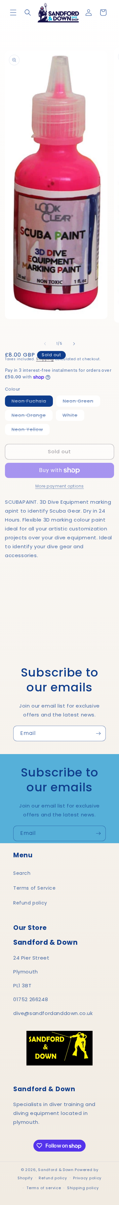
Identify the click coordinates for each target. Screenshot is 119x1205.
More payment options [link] (59, 486)
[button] (13, 12)
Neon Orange (32, 416)
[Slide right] (74, 343)
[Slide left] (45, 343)
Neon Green (81, 402)
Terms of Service (34, 888)
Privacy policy (87, 1178)
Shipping (45, 359)
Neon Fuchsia (32, 402)
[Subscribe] (98, 733)
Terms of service (43, 1187)
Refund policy (30, 903)
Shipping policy (83, 1187)
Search (22, 873)
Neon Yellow (31, 430)
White (73, 416)
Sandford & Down (56, 1169)
